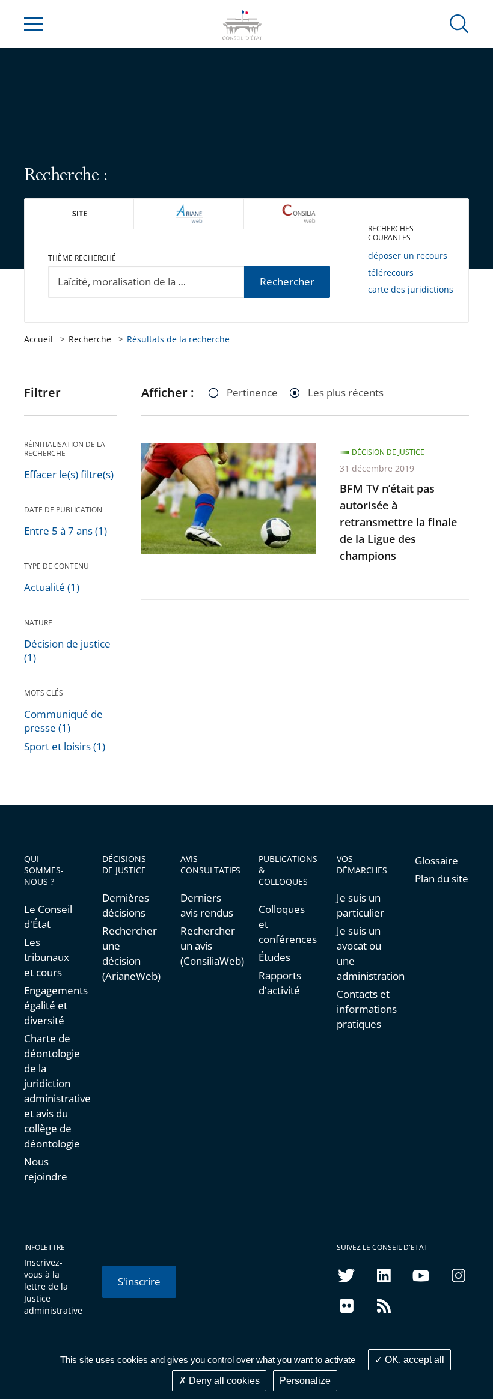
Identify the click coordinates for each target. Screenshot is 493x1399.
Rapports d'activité (280, 982)
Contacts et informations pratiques (364, 1009)
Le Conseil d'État (48, 916)
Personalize (305, 1381)
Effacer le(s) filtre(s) (69, 474)
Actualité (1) (51, 587)
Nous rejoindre (45, 1169)
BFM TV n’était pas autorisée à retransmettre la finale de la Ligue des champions (398, 522)
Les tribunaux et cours (46, 957)
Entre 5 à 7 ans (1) (65, 531)
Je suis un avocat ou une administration (364, 953)
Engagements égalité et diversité (51, 1005)
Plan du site (441, 878)
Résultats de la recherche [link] (178, 339)
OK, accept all (413, 1360)
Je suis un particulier (360, 905)
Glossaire (436, 860)
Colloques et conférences (286, 924)
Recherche (90, 339)
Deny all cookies (223, 1381)
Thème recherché (82, 258)
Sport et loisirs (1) (64, 746)
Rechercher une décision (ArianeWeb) (129, 953)
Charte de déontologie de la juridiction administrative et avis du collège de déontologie (51, 1090)
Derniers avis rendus (206, 905)
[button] (459, 23)
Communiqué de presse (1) (63, 721)
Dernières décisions (125, 905)
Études (274, 957)
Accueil (38, 339)
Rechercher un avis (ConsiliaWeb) (207, 946)
